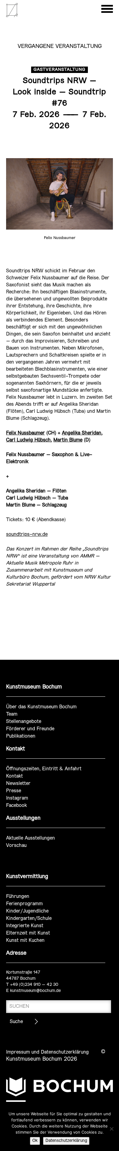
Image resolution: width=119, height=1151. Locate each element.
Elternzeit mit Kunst (28, 933)
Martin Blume (67, 440)
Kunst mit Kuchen (25, 940)
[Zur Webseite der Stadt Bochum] (59, 1089)
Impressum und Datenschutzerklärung (47, 1052)
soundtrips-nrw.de (27, 534)
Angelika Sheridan (81, 433)
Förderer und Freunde (30, 729)
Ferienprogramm (24, 904)
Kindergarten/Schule (29, 918)
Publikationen (20, 736)
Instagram (17, 798)
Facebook (16, 805)
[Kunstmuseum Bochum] (12, 16)
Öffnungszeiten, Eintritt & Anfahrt (43, 769)
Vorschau (16, 845)
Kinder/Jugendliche (27, 911)
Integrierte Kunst (24, 926)
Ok (35, 1141)
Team (11, 714)
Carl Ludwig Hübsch (28, 440)
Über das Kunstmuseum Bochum (41, 707)
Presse (13, 791)
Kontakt (14, 776)
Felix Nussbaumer (25, 433)
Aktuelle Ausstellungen (30, 838)
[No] (111, 1129)
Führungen (17, 896)
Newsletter (18, 783)
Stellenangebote (23, 721)
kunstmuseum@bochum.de (35, 991)
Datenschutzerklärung (66, 1141)
